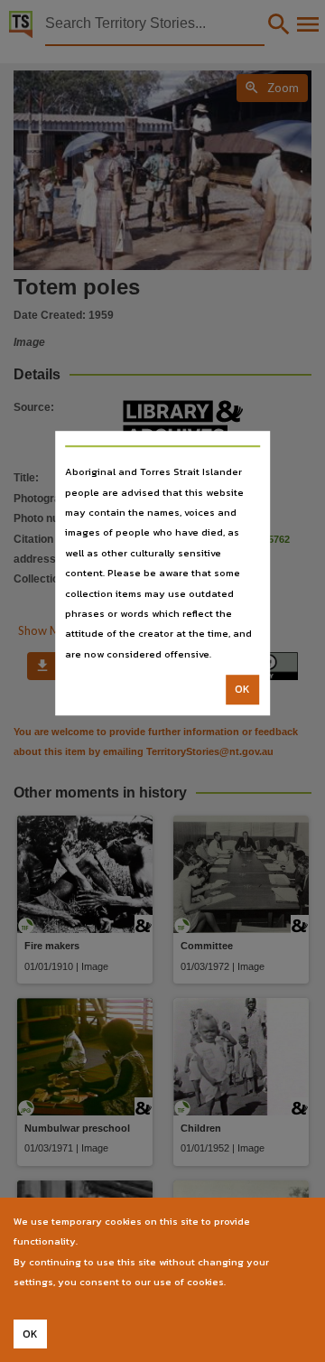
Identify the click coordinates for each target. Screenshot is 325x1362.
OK (242, 689)
